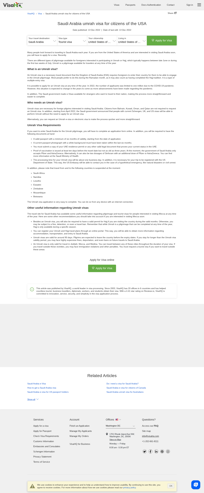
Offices (110, 419)
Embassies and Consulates (46, 446)
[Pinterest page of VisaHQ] (162, 451)
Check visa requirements (46, 436)
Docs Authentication (151, 5)
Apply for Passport (42, 431)
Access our (150, 426)
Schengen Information (44, 451)
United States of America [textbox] (102, 41)
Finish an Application (79, 426)
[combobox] (42, 40)
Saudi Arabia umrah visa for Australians (125, 392)
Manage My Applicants (81, 431)
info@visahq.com (150, 436)
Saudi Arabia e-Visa (36, 383)
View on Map (115, 439)
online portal (97, 231)
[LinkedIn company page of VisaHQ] (156, 451)
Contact (170, 5)
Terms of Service (41, 462)
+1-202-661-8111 (150, 441)
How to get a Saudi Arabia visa (41, 388)
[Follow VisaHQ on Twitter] (145, 451)
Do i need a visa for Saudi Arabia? (122, 383)
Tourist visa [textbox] (65, 41)
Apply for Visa (163, 40)
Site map (146, 431)
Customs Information (43, 441)
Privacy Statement (42, 456)
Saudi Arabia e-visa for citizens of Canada (126, 388)
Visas (116, 5)
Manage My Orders (79, 436)
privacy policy (129, 487)
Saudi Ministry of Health (67, 156)
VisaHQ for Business (80, 444)
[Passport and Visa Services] (13, 5)
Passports (130, 5)
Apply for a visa (40, 426)
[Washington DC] (121, 426)
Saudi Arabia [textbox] (36, 41)
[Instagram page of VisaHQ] (168, 451)
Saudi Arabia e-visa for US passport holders (48, 392)
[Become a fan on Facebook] (150, 451)
